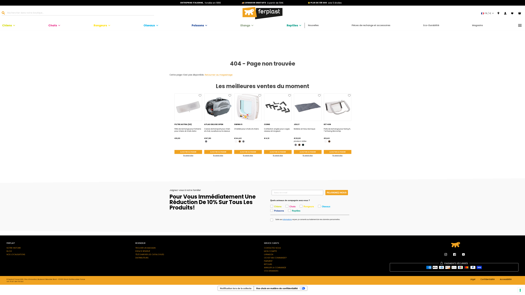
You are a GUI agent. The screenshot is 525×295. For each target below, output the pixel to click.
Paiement (268, 261)
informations (287, 219)
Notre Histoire (14, 247)
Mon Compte (270, 251)
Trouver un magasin (145, 247)
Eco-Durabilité (431, 25)
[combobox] (79, 13)
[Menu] (520, 25)
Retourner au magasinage (219, 75)
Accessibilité (506, 279)
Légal (472, 279)
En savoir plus (188, 155)
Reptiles (292, 25)
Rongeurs (100, 25)
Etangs (245, 25)
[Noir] (303, 145)
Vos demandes (271, 270)
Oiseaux (149, 25)
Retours (268, 264)
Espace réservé (142, 251)
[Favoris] (512, 13)
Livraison (268, 254)
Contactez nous (272, 247)
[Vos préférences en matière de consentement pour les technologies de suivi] (520, 290)
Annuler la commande (275, 267)
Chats (52, 25)
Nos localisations (16, 254)
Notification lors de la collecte (236, 288)
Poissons (198, 25)
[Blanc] (236, 141)
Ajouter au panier (188, 152)
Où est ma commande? (275, 257)
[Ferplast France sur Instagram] (445, 254)
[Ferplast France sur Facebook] (452, 254)
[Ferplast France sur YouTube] (461, 254)
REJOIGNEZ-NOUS (337, 192)
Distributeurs (141, 257)
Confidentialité (487, 279)
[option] (201, 2)
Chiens (7, 25)
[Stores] (498, 13)
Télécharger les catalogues (149, 254)
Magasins (477, 25)
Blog (9, 251)
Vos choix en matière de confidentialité (277, 288)
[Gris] (206, 141)
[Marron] (239, 141)
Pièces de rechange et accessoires (371, 25)
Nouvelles (313, 25)
